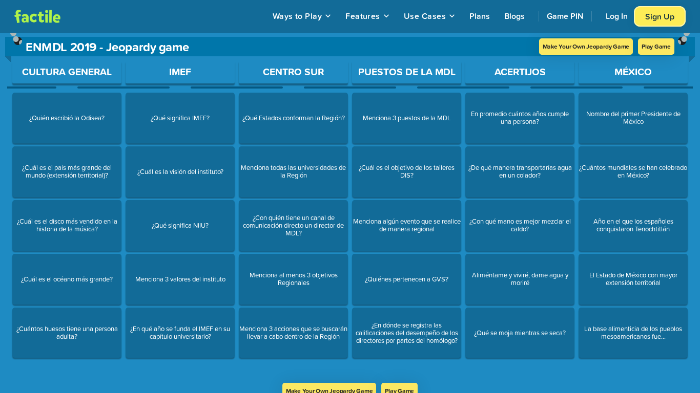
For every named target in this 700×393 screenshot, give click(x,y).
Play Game (656, 46)
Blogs (514, 15)
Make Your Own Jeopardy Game (586, 46)
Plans (479, 15)
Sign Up (659, 16)
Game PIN (565, 15)
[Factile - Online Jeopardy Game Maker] (37, 16)
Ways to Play (297, 15)
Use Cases (425, 15)
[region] (350, 208)
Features (362, 15)
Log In (617, 15)
